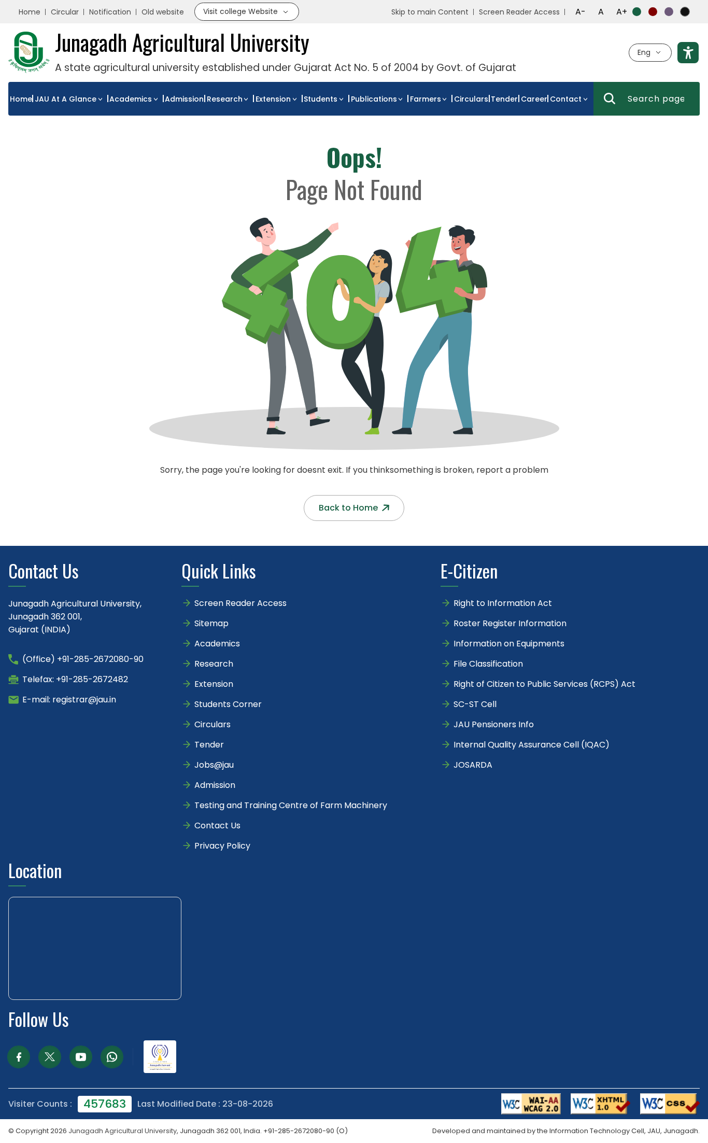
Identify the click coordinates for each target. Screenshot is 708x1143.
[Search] (609, 98)
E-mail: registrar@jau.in (69, 699)
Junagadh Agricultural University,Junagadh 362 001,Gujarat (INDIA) (74, 617)
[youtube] (80, 1057)
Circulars (471, 99)
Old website (162, 12)
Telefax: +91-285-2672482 (75, 679)
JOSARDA (474, 765)
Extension (273, 99)
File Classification (488, 664)
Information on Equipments (509, 644)
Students (320, 99)
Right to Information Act (503, 603)
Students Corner (228, 704)
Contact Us (217, 825)
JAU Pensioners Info (494, 724)
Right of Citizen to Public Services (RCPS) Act (544, 684)
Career (534, 99)
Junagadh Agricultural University (122, 1131)
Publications (374, 99)
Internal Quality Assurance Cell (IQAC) (532, 745)
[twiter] (49, 1057)
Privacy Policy (222, 846)
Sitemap (211, 623)
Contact (566, 99)
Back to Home (348, 508)
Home (29, 12)
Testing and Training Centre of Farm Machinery (290, 805)
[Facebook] (18, 1057)
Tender (504, 99)
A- (580, 12)
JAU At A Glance (65, 99)
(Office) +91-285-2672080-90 (83, 659)
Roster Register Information (510, 623)
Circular (65, 12)
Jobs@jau (214, 765)
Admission (184, 99)
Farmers (425, 99)
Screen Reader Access (519, 12)
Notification (110, 12)
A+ (621, 12)
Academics (130, 99)
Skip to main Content (430, 12)
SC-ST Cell (475, 704)
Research (225, 99)
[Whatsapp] (112, 1057)
